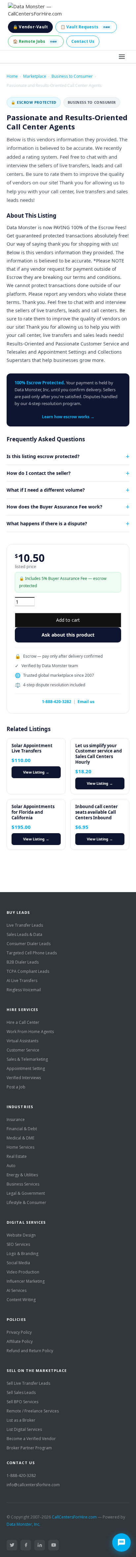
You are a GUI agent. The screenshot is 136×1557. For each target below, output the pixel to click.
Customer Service (23, 1050)
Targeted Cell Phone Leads (32, 953)
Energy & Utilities (22, 1175)
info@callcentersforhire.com (33, 1485)
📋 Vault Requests (85, 27)
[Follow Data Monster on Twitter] (12, 1545)
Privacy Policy (19, 1332)
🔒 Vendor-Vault (30, 27)
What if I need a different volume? (46, 490)
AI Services (16, 1290)
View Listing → (36, 772)
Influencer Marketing (26, 1281)
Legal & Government (26, 1193)
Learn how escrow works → (68, 417)
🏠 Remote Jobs (35, 41)
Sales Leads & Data (24, 934)
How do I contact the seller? (39, 473)
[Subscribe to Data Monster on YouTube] (53, 1545)
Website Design (21, 1235)
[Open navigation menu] (122, 56)
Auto (11, 1165)
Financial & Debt (22, 1129)
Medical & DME (20, 1138)
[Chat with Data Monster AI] (121, 1542)
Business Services (23, 1184)
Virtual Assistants (22, 1041)
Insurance (16, 1119)
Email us (86, 701)
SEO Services (18, 1244)
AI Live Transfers (22, 980)
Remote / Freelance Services (33, 1411)
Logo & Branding (22, 1253)
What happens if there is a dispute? (47, 523)
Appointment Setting (26, 1068)
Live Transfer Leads (25, 925)
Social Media (18, 1263)
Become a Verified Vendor (31, 1438)
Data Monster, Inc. (23, 1524)
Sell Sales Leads (21, 1392)
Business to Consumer (72, 76)
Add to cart (68, 620)
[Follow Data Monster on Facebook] (25, 1545)
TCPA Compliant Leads (28, 971)
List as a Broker (21, 1420)
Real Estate (17, 1156)
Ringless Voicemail (24, 990)
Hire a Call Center (23, 1022)
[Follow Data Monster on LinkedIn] (39, 1545)
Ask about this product (68, 635)
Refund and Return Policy (30, 1350)
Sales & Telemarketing (27, 1059)
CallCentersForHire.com (74, 1517)
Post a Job (16, 1087)
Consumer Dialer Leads (29, 943)
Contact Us (82, 41)
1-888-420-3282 (56, 701)
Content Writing (21, 1299)
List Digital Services (24, 1429)
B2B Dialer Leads (23, 962)
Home (12, 76)
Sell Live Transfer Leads (28, 1383)
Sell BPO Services (22, 1402)
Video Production (23, 1272)
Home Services (20, 1147)
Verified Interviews (24, 1077)
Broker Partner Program (29, 1448)
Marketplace (34, 76)
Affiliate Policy (20, 1341)
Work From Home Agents (30, 1031)
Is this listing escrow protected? (43, 456)
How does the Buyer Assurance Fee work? (54, 507)
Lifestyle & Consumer (26, 1202)
